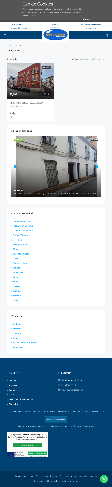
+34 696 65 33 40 (18, 25)
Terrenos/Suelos (21, 244)
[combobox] (94, 59)
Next (97, 166)
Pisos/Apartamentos (23, 226)
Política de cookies (29, 16)
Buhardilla (18, 272)
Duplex (16, 300)
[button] (104, 479)
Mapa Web (83, 476)
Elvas (15, 338)
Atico (15, 282)
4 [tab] (61, 199)
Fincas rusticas (20, 263)
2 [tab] (53, 199)
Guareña (17, 333)
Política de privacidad (24, 476)
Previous (15, 166)
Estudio (16, 268)
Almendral (18, 347)
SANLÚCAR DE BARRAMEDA (26, 342)
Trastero (17, 286)
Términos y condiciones (46, 476)
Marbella (17, 328)
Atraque (17, 296)
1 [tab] (49, 199)
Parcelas (17, 240)
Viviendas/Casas (21, 254)
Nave (15, 258)
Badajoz (17, 324)
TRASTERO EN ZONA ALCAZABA (26, 102)
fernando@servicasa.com (72, 390)
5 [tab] (65, 199)
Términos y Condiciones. (83, 426)
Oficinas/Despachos (23, 230)
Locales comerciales (23, 221)
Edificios (17, 291)
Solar (15, 277)
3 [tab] (57, 199)
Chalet (16, 249)
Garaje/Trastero (21, 235)
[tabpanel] (56, 166)
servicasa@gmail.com (19, 28)
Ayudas (94, 476)
